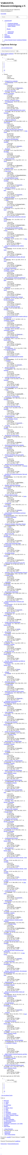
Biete (6, 84)
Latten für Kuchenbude (10, 268)
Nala (18, 97)
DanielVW (10, 369)
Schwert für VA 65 (9, 158)
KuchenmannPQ (10, 515)
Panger (9, 663)
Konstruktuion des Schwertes (12, 940)
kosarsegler (19, 185)
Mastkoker (7, 149)
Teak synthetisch (9, 712)
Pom (7, 882)
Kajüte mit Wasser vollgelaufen (12, 731)
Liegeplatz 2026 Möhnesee (11, 828)
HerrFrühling (20, 482)
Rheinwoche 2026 (9, 533)
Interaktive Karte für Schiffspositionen (14, 464)
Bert (18, 1051)
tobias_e (9, 189)
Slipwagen (7, 1030)
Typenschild (8, 503)
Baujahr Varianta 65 (10, 367)
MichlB (9, 623)
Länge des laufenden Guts (11, 387)
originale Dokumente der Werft (12, 377)
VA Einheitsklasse (9, 1003)
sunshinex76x (9, 1057)
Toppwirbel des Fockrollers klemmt (13, 227)
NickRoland (9, 973)
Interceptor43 (10, 781)
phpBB (8, 1137)
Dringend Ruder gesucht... (11, 495)
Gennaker (7, 1012)
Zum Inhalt (3, 13)
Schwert (7, 910)
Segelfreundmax (10, 359)
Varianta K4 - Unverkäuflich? (12, 396)
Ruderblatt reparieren (10, 681)
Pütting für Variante (10, 197)
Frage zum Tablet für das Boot (12, 306)
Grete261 (19, 452)
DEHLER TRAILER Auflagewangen (14, 1065)
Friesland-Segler (10, 198)
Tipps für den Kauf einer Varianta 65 (14, 129)
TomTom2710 (10, 229)
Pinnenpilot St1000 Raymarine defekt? (14, 691)
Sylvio (18, 136)
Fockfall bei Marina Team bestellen (13, 789)
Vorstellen (7, 425)
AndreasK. (9, 892)
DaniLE (9, 633)
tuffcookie (8, 219)
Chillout (8, 131)
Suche (5, 161)
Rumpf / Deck (7, 340)
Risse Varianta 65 (9, 848)
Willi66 (7, 1032)
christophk (19, 146)
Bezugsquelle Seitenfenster (11, 591)
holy (18, 658)
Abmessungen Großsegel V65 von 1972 (15, 562)
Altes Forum (7, 122)
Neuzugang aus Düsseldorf (11, 139)
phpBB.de (17, 1141)
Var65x (9, 713)
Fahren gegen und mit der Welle (13, 543)
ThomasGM (9, 983)
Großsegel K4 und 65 (10, 890)
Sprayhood (7, 287)
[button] (4, 57)
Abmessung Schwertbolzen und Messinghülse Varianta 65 (12, 701)
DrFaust (8, 239)
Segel (5, 209)
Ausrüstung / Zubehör (9, 270)
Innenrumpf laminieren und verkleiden (14, 445)
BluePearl (8, 436)
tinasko (7, 140)
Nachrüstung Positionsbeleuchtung (13, 780)
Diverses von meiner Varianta (12, 100)
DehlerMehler (9, 477)
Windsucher (10, 101)
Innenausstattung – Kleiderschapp (13, 741)
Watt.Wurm (9, 593)
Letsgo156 (8, 830)
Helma (18, 1037)
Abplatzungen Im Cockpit (11, 838)
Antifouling (8, 582)
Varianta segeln (7, 546)
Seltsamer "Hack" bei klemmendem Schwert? (16, 572)
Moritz (8, 752)
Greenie (19, 126)
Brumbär (8, 583)
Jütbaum (7, 672)
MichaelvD (8, 160)
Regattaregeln (7, 536)
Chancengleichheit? (10, 961)
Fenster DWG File (9, 651)
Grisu (8, 92)
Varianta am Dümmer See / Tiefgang (14, 297)
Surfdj (8, 554)
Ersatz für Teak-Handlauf (11, 722)
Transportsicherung (9, 416)
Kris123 (8, 298)
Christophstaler (9, 279)
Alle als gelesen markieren (7, 53)
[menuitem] (12, 23)
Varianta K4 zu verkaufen (11, 81)
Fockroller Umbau (9, 237)
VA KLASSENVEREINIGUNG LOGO (15, 110)
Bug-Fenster (8, 632)
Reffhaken (7, 751)
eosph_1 (19, 806)
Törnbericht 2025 (9, 799)
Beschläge (6, 151)
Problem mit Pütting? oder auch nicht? (14, 454)
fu (17, 107)
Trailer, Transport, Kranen (11, 418)
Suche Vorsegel (9, 207)
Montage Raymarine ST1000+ (12, 327)
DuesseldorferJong (21, 175)
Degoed (8, 564)
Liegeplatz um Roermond (11, 818)
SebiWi (18, 629)
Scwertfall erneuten (9, 553)
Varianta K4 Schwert (10, 931)
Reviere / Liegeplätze (9, 93)
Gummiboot (10, 456)
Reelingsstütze (8, 900)
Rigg (5, 190)
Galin (7, 932)
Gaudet (7, 269)
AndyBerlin (9, 398)
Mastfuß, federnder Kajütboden (12, 485)
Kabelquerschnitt (9, 982)
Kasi (7, 535)
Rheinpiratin (10, 82)
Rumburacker (10, 1041)
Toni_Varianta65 (21, 728)
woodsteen (9, 446)
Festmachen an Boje (10, 612)
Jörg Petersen (9, 121)
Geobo (7, 911)
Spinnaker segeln (9, 168)
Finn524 (8, 338)
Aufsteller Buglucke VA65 (11, 337)
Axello (8, 111)
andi (8, 378)
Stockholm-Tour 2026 (10, 90)
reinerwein (8, 319)
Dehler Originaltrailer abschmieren (13, 770)
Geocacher (9, 417)
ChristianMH (10, 388)
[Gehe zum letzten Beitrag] (23, 88)
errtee (7, 496)
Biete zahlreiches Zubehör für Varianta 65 (15, 277)
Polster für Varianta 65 (10, 119)
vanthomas (8, 652)
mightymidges (10, 573)
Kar (18, 888)
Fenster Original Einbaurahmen (12, 622)
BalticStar (9, 248)
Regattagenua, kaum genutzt (12, 435)
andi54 (8, 791)
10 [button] (4, 70)
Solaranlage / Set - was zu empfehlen (14, 1040)
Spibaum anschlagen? (10, 187)
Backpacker (10, 810)
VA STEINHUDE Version (11, 178)
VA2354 (8, 208)
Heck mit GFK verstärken (11, 809)
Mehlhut (19, 917)
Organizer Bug (8, 641)
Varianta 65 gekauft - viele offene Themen (15, 524)
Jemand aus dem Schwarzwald (12, 406)
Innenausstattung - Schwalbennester (14, 760)
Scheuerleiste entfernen (10, 1021)
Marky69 (9, 614)
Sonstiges (6, 113)
